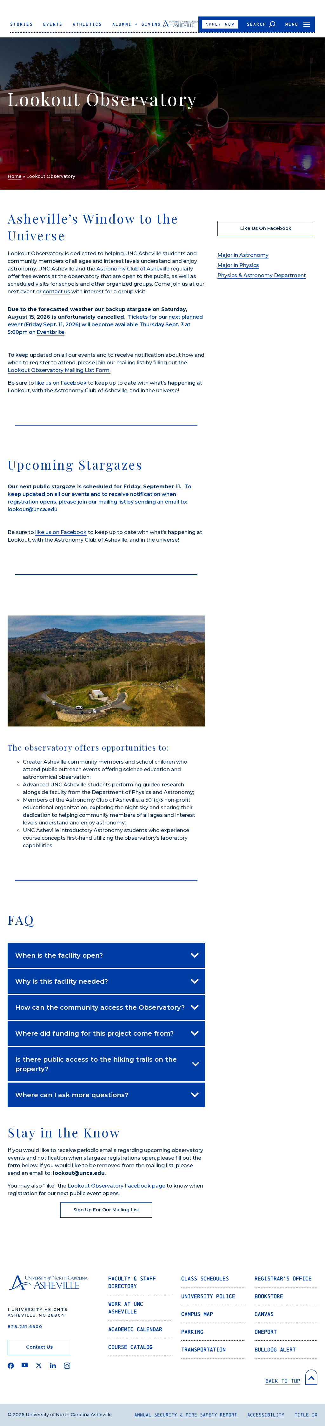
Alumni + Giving (136, 24)
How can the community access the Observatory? (100, 1007)
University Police (208, 1296)
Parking (192, 1332)
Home (15, 176)
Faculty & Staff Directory (132, 1282)
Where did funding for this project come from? (94, 1033)
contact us (56, 292)
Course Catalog (130, 1347)
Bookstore (269, 1296)
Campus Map (197, 1314)
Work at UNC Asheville (125, 1307)
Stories (21, 24)
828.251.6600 (25, 1326)
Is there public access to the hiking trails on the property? (96, 1064)
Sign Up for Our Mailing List (106, 1210)
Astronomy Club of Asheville (132, 269)
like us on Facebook (61, 383)
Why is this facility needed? (61, 981)
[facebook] (11, 1366)
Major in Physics (238, 265)
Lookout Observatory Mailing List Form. (59, 370)
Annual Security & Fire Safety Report (185, 1414)
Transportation (203, 1349)
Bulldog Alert (275, 1349)
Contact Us (39, 1347)
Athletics (87, 24)
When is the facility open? (59, 955)
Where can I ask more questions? (71, 1095)
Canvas (264, 1314)
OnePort (266, 1332)
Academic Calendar (135, 1329)
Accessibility (265, 1414)
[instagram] (67, 1366)
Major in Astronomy (243, 255)
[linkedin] (53, 1366)
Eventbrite (50, 332)
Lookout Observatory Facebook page (116, 1186)
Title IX (306, 1414)
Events (53, 24)
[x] (39, 1366)
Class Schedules (205, 1278)
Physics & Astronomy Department (261, 275)
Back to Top (282, 1381)
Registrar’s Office (283, 1278)
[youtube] (25, 1366)
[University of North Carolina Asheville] (179, 26)
